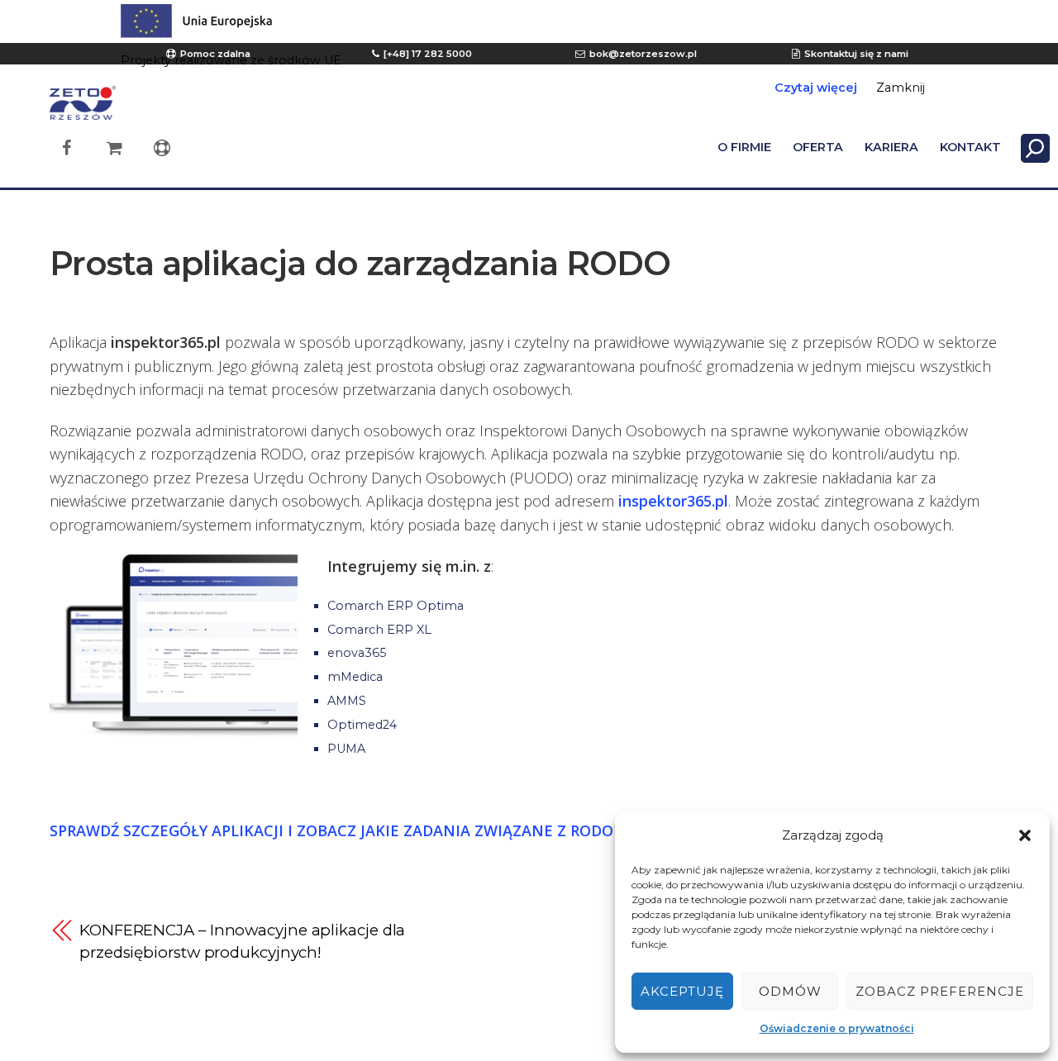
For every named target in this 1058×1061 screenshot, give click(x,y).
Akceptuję (682, 991)
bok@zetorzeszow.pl (643, 53)
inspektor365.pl (673, 501)
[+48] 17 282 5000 (428, 53)
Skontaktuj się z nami (856, 53)
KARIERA (891, 147)
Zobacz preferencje (939, 991)
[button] (1025, 835)
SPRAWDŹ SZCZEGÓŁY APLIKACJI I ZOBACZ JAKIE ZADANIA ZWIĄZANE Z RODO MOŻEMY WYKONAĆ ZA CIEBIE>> (452, 830)
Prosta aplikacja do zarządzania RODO (360, 263)
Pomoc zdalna (215, 53)
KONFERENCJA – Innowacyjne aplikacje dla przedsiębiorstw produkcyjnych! (242, 941)
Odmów (790, 991)
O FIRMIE (744, 147)
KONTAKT (970, 147)
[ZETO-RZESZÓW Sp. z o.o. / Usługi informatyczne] (83, 112)
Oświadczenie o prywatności (837, 1028)
